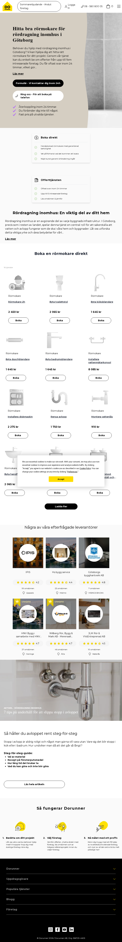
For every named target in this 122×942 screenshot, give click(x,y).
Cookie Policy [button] (85, 468)
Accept (61, 479)
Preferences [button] (72, 472)
